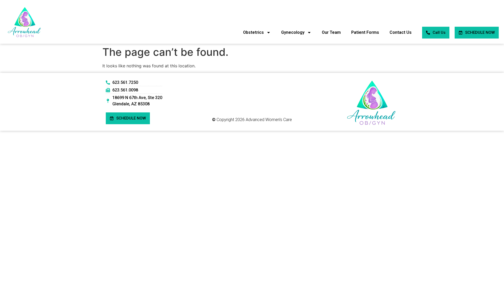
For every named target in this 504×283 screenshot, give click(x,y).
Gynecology (292, 32)
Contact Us (401, 32)
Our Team (331, 32)
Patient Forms (365, 32)
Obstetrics (253, 32)
